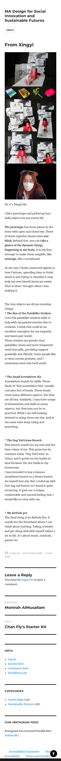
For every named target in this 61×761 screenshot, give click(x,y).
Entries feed (15, 663)
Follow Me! (12, 735)
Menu (10, 30)
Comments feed (18, 668)
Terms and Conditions (40, 756)
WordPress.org (17, 672)
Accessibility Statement (24, 751)
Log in (12, 659)
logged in (27, 579)
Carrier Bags (16, 699)
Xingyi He (14, 553)
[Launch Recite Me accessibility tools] (53, 753)
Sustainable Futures (21, 704)
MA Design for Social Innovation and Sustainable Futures (25, 16)
